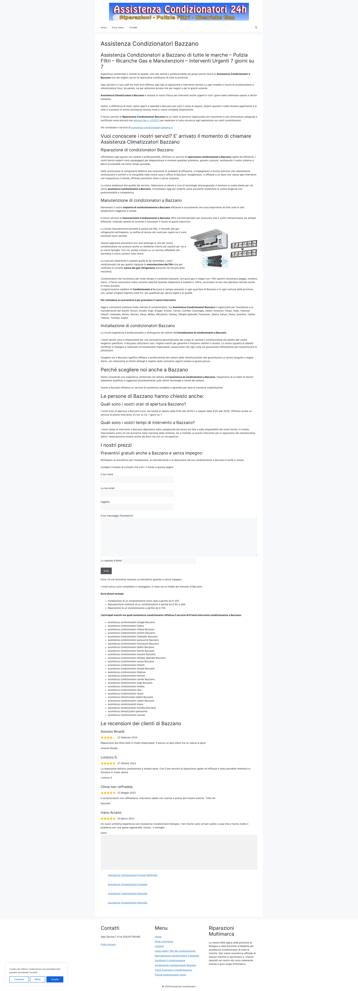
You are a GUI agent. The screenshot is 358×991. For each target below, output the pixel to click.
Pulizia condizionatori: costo (170, 974)
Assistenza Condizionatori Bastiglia (128, 902)
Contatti (133, 27)
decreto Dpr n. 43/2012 (146, 120)
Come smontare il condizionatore (173, 970)
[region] (36, 974)
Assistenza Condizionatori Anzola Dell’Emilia (133, 875)
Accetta (55, 979)
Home (104, 27)
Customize (19, 979)
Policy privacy (108, 944)
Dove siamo (118, 27)
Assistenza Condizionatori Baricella (128, 893)
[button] (256, 27)
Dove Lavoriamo (164, 941)
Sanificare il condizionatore (170, 960)
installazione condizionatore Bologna (175, 965)
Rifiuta (38, 979)
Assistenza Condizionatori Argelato (128, 884)
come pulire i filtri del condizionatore (175, 951)
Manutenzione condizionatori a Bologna (177, 955)
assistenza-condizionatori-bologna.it (152, 127)
